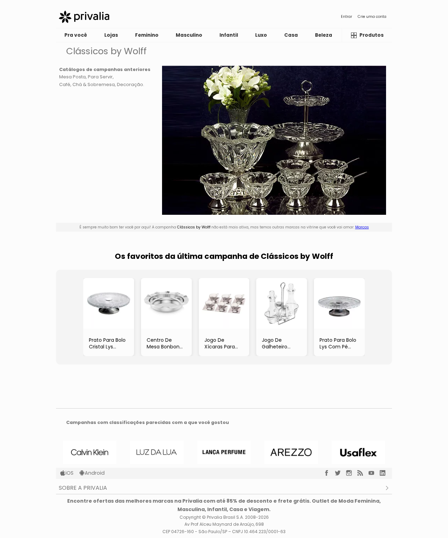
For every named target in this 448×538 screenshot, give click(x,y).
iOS (69, 472)
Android (95, 472)
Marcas (362, 227)
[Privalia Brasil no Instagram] (351, 473)
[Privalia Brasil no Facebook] (329, 473)
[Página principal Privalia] (84, 16)
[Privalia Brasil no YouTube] (374, 473)
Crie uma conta (372, 16)
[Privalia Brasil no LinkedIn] (385, 473)
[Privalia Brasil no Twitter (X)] (340, 473)
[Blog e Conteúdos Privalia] (363, 473)
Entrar (346, 16)
